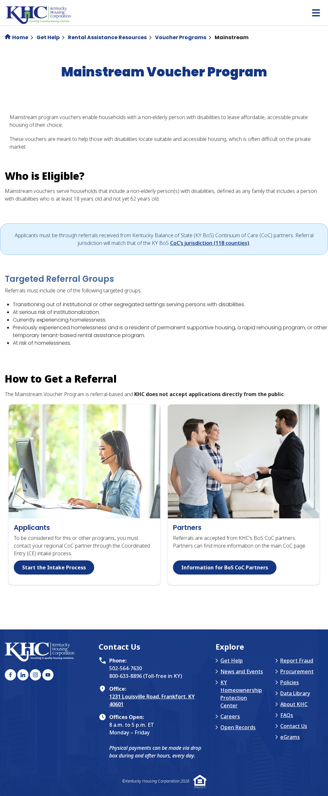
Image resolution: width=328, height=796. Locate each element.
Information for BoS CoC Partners (224, 567)
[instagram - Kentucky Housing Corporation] (35, 674)
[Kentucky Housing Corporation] (166, 15)
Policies (289, 682)
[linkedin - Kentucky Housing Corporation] (23, 674)
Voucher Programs (180, 37)
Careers (230, 716)
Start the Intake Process (54, 567)
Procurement (297, 671)
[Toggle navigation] (316, 14)
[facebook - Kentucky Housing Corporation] (10, 674)
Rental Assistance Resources (107, 37)
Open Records (238, 727)
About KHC (294, 704)
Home (19, 37)
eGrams (290, 736)
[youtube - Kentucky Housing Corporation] (47, 674)
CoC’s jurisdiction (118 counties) (209, 243)
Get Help (48, 37)
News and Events (241, 671)
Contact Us (293, 726)
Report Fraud (296, 660)
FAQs (286, 715)
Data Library (295, 693)
